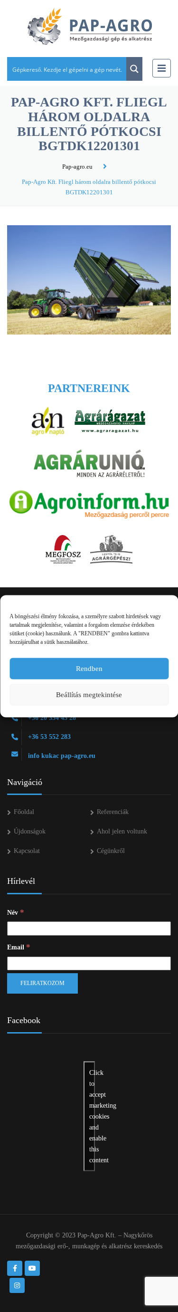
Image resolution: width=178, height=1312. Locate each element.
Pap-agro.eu (77, 166)
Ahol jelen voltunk (122, 831)
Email (18, 946)
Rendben (89, 668)
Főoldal (24, 811)
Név (15, 912)
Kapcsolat (27, 850)
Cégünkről (111, 850)
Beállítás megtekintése (89, 695)
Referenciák (113, 811)
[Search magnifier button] (134, 69)
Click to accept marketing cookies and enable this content (92, 1116)
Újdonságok (30, 831)
